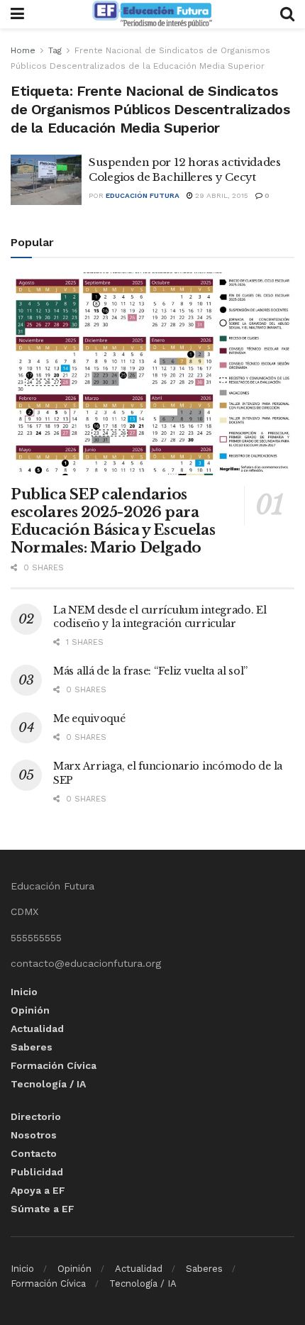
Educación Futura (142, 195)
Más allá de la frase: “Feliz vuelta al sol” (150, 671)
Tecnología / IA (48, 1084)
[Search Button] (287, 14)
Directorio (36, 1116)
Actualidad (37, 1028)
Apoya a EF (38, 1190)
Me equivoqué (89, 718)
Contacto (34, 1153)
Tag (55, 50)
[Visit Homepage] (151, 14)
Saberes (31, 1047)
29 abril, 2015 (220, 195)
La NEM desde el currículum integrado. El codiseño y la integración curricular (160, 617)
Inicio (24, 991)
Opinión (30, 1010)
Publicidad (37, 1171)
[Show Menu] (17, 14)
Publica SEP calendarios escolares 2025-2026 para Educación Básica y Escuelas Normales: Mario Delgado (113, 521)
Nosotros (34, 1135)
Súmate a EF (42, 1208)
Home (23, 50)
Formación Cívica (53, 1065)
